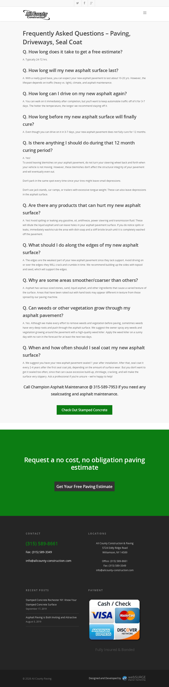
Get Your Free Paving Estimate (84, 486)
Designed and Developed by (105, 678)
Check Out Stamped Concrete (84, 410)
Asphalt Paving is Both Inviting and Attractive (51, 617)
